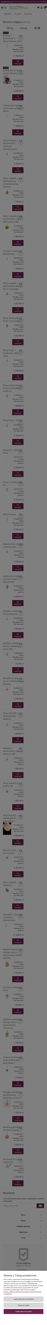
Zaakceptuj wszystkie (24, 1311)
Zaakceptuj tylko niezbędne (23, 1299)
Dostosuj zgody (23, 1305)
